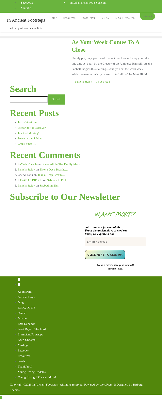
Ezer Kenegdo (26, 323)
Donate (22, 318)
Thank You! (25, 366)
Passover (23, 350)
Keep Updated (27, 339)
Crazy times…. (27, 143)
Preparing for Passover (32, 127)
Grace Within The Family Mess (60, 164)
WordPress (106, 384)
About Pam (25, 291)
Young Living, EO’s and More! (37, 377)
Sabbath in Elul (56, 180)
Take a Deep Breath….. (54, 169)
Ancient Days (26, 297)
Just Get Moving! (28, 133)
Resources (24, 355)
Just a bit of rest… (29, 122)
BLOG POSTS (26, 307)
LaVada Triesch (27, 164)
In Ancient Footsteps (30, 334)
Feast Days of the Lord (32, 329)
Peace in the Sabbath (30, 138)
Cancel (22, 313)
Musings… (24, 345)
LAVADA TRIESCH (30, 180)
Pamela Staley (83, 81)
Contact (147, 16)
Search (23, 88)
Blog (21, 302)
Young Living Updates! (32, 371)
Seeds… (23, 361)
